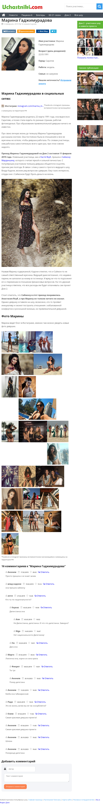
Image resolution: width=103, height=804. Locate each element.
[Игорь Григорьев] (98, 54)
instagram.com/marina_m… (31, 106)
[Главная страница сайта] (3, 15)
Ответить (44, 572)
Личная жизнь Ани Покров (87, 88)
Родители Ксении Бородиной (86, 114)
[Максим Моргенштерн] (81, 46)
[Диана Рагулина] (90, 37)
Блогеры (40, 15)
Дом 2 (68, 15)
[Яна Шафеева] (81, 54)
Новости (13, 15)
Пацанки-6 (26, 15)
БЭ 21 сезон (55, 15)
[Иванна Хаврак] (90, 46)
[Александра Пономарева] (81, 37)
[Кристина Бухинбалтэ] (98, 46)
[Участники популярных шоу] (22, 7)
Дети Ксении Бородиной (89, 139)
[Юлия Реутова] (98, 37)
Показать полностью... (88, 57)
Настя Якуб (45, 157)
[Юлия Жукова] (90, 54)
